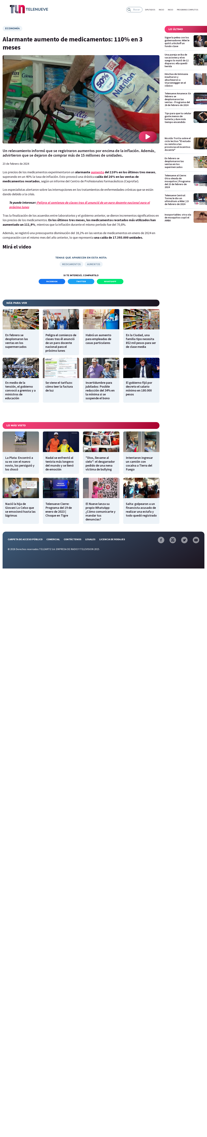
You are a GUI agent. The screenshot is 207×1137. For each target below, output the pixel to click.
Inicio (161, 9)
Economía (12, 28)
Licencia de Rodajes (112, 539)
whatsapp (110, 281)
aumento (97, 172)
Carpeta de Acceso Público (25, 539)
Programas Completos (187, 9)
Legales (90, 539)
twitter (81, 281)
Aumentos (93, 264)
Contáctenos (72, 539)
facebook (52, 281)
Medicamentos (71, 264)
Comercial (53, 539)
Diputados (150, 9)
